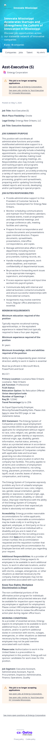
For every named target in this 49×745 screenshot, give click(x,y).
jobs (21, 52)
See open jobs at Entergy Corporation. (25, 87)
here (16, 536)
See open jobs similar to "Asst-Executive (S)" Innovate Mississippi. (26, 91)
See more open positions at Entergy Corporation (24, 715)
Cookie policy (30, 739)
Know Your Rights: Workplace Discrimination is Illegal (17, 586)
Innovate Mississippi (25, 7)
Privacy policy (19, 739)
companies (10, 52)
